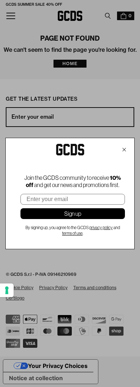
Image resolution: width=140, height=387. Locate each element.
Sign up (72, 213)
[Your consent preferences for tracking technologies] (7, 290)
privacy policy (101, 227)
